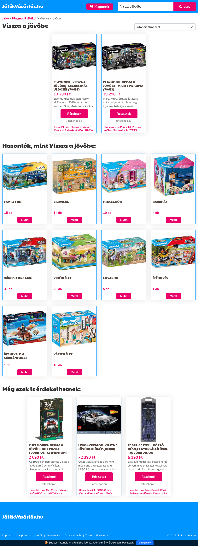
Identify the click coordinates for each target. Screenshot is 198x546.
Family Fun (12, 201)
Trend (88, 535)
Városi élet (63, 354)
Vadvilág (61, 201)
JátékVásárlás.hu (22, 6)
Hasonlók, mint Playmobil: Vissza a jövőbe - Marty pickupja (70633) (122, 129)
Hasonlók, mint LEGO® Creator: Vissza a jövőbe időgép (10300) (95, 492)
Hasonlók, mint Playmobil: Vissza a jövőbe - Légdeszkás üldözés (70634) (73, 129)
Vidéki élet (63, 278)
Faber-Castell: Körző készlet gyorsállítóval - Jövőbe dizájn (148, 449)
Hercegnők (112, 201)
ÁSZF (39, 535)
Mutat (24, 220)
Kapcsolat (8, 535)
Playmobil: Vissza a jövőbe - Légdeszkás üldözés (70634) (70, 85)
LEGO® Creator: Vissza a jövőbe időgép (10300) (98, 447)
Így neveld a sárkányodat (15, 356)
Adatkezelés (53, 535)
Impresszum (25, 535)
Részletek (74, 114)
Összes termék (73, 535)
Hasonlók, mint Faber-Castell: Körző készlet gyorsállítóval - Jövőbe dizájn (148, 492)
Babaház (160, 201)
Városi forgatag (18, 278)
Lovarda (110, 278)
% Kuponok (102, 535)
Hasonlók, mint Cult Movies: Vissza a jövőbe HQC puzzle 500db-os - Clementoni (49, 493)
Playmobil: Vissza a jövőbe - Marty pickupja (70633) (123, 85)
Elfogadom (145, 542)
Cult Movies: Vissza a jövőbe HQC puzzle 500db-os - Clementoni (48, 449)
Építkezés (160, 278)
